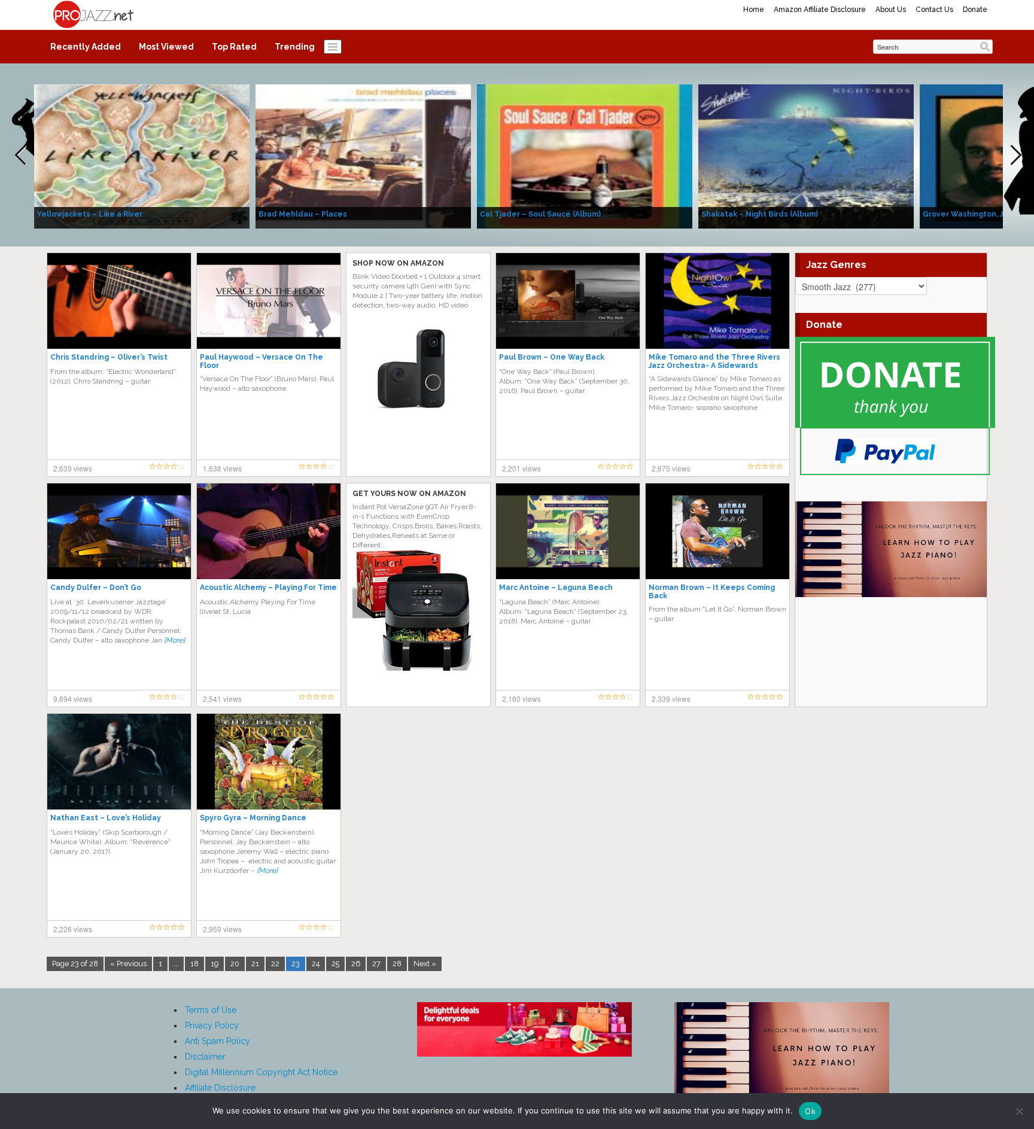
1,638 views (222, 468)
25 (335, 963)
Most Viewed (166, 46)
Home (753, 9)
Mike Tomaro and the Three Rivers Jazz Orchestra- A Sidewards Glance (714, 365)
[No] (1019, 1111)
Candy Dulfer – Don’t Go (95, 587)
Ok (810, 1111)
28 (397, 963)
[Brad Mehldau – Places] (363, 155)
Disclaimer (205, 1056)
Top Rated (234, 46)
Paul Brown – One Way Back (551, 357)
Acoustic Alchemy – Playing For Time (268, 587)
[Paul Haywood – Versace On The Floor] (268, 300)
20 (234, 963)
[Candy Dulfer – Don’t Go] (119, 531)
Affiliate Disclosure (220, 1088)
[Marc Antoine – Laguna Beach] (568, 531)
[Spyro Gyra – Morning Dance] (268, 761)
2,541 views (222, 698)
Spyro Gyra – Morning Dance (253, 818)
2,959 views (222, 929)
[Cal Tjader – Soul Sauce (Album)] (584, 155)
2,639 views (72, 468)
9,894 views (72, 698)
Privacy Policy (212, 1025)
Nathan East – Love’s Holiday (105, 818)
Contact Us (934, 9)
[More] (174, 640)
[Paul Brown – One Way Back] (568, 300)
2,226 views (72, 929)
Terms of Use (210, 1010)
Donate (975, 9)
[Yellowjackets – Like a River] (142, 155)
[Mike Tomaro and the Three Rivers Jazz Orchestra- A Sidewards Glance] (717, 300)
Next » (424, 963)
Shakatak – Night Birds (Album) (759, 214)
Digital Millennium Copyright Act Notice (261, 1072)
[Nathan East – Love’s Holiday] (119, 761)
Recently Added (85, 46)
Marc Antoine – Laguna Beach (556, 587)
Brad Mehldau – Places (302, 214)
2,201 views (521, 468)
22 (275, 963)
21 (255, 963)
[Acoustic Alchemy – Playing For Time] (268, 531)
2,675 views (671, 468)
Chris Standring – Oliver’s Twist (109, 357)
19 (214, 963)
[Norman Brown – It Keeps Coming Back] (717, 531)
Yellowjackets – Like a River (89, 214)
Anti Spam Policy (217, 1041)
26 (355, 963)
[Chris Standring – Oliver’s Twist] (119, 300)
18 (194, 963)
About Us (890, 9)
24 (316, 963)
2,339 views (671, 698)
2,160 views (521, 698)
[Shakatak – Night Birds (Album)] (806, 155)
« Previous (128, 963)
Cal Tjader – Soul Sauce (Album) (540, 214)
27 (376, 963)
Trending (295, 46)
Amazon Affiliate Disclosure (820, 9)
